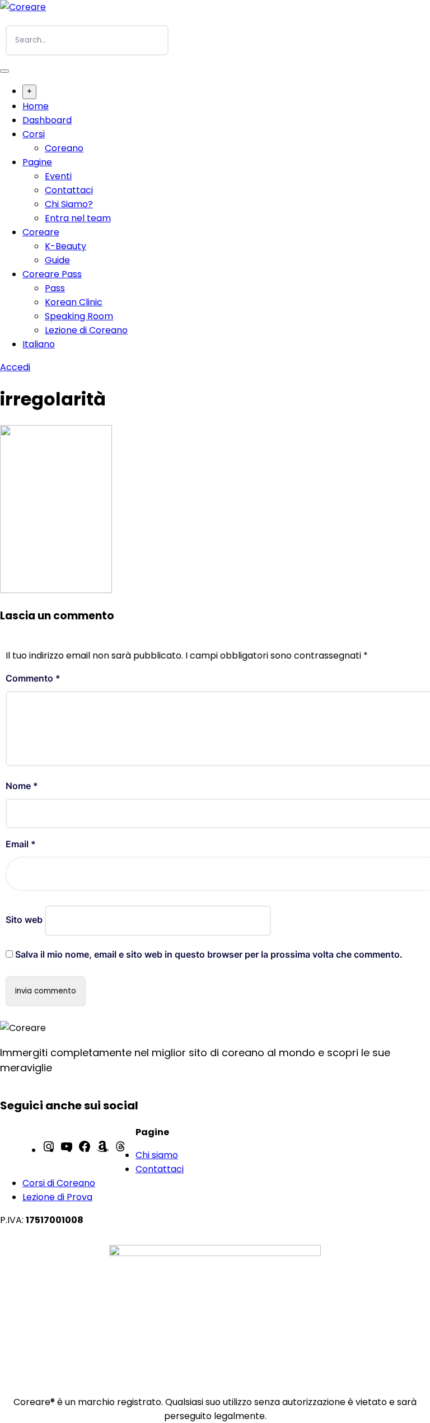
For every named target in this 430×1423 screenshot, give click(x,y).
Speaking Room (79, 316)
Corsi (33, 134)
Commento (33, 678)
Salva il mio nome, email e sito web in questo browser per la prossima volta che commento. (209, 954)
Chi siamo (156, 1155)
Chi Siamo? (69, 204)
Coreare (40, 232)
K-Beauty (65, 246)
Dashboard (47, 120)
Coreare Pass (52, 274)
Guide (57, 260)
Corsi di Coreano (58, 1183)
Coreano (64, 148)
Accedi (15, 367)
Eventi (58, 176)
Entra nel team (78, 218)
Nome (22, 785)
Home (35, 106)
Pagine (37, 162)
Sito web (24, 919)
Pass (55, 288)
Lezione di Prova (57, 1197)
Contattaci (69, 190)
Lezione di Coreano (86, 330)
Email (21, 844)
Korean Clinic (73, 302)
